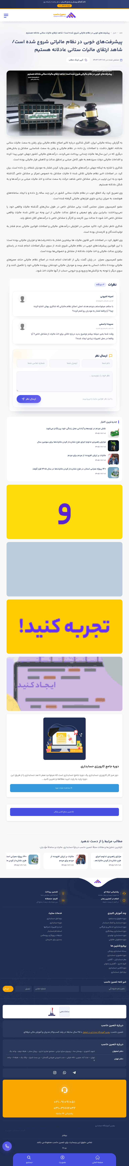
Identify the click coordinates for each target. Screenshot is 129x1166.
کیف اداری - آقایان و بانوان (115, 963)
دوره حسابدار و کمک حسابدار (114, 922)
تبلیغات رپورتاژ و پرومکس (51, 935)
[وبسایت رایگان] (64, 684)
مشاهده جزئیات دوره (63, 788)
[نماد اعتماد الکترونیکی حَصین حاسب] (77, 1012)
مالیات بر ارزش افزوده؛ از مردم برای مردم (87, 455)
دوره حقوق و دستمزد (117, 918)
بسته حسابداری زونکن (117, 951)
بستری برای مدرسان (54, 939)
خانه (120, 33)
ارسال (6, 988)
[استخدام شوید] (64, 512)
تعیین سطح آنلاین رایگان (63, 812)
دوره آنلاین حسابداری (117, 968)
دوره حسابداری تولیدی (117, 935)
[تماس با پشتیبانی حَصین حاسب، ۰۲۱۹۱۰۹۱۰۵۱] (7, 1146)
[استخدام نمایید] (64, 569)
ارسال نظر (31, 399)
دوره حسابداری (56, 922)
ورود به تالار (66, 5)
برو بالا (64, 1148)
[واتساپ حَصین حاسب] (64, 1073)
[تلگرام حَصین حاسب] (74, 1073)
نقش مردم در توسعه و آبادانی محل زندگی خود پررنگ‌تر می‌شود (76, 428)
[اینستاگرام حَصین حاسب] (54, 1073)
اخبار (114, 33)
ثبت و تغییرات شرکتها (53, 927)
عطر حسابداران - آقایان (117, 959)
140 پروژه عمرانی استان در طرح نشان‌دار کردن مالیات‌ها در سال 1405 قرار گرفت (69, 469)
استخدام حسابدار (55, 931)
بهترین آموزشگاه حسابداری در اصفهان (96, 1032)
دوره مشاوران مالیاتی (117, 939)
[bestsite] (52, 1012)
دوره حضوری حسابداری (116, 955)
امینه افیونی (106, 296)
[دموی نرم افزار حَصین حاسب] (64, 626)
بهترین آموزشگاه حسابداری (105, 1126)
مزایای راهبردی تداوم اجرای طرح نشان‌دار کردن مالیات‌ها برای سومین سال (71, 442)
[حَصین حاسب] (64, 19)
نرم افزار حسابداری (54, 918)
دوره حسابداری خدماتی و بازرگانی (112, 927)
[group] (64, 861)
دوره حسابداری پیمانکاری (115, 931)
